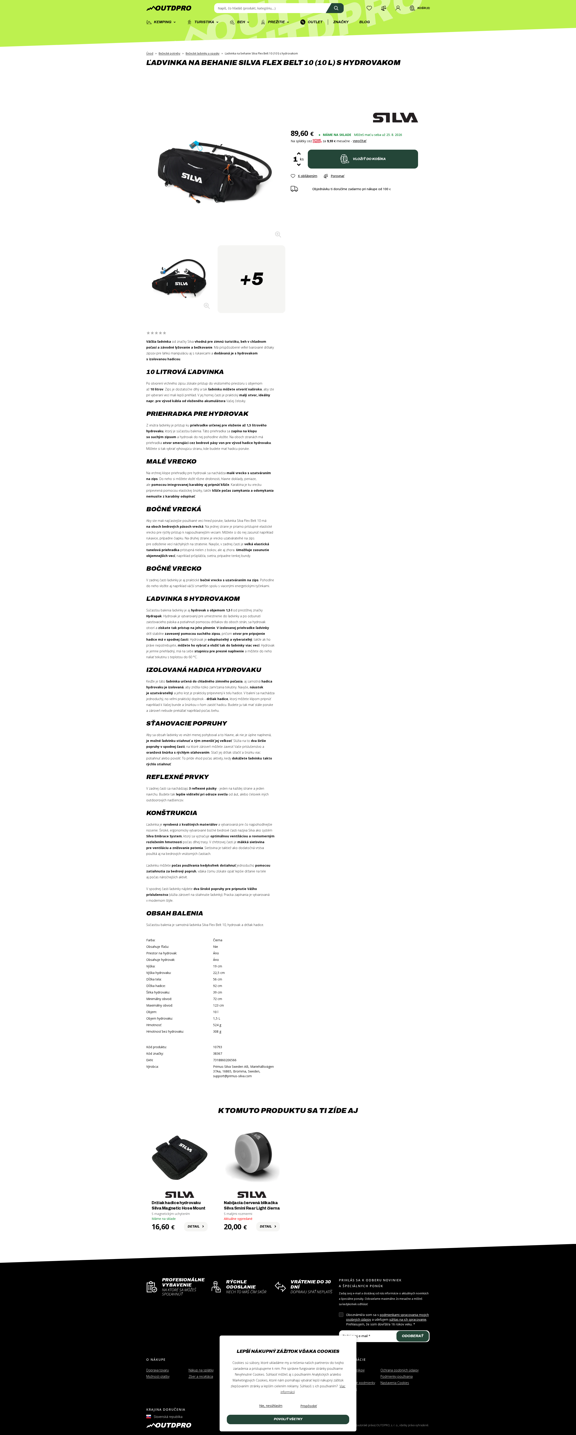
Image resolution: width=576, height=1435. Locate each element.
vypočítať (359, 141)
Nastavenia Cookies (394, 1383)
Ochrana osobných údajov (399, 1370)
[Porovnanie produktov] (383, 8)
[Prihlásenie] (398, 8)
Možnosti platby (157, 1376)
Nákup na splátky (201, 1370)
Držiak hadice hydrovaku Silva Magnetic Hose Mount (178, 1205)
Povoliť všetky (288, 1419)
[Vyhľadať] (335, 8)
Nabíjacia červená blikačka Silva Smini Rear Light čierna (252, 1205)
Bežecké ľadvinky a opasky (202, 53)
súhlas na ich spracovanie (407, 1319)
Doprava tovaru (157, 1370)
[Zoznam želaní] (369, 8)
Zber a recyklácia (201, 1376)
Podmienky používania (396, 1376)
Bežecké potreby (169, 53)
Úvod (149, 53)
